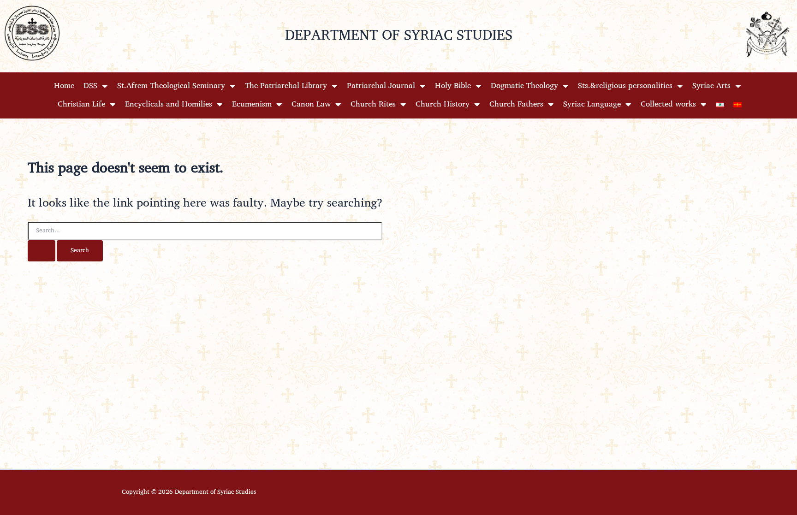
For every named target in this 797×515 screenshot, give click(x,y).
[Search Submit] (41, 250)
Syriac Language (592, 104)
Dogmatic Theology (524, 86)
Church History (443, 104)
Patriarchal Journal (381, 86)
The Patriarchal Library (286, 86)
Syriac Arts (711, 86)
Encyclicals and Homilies (168, 104)
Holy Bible (453, 86)
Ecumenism (252, 104)
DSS (90, 86)
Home (64, 86)
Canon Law (311, 104)
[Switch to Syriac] (737, 104)
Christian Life (81, 104)
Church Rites (373, 104)
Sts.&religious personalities (625, 86)
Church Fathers (516, 104)
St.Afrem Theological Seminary (171, 86)
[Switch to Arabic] (720, 104)
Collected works (668, 104)
